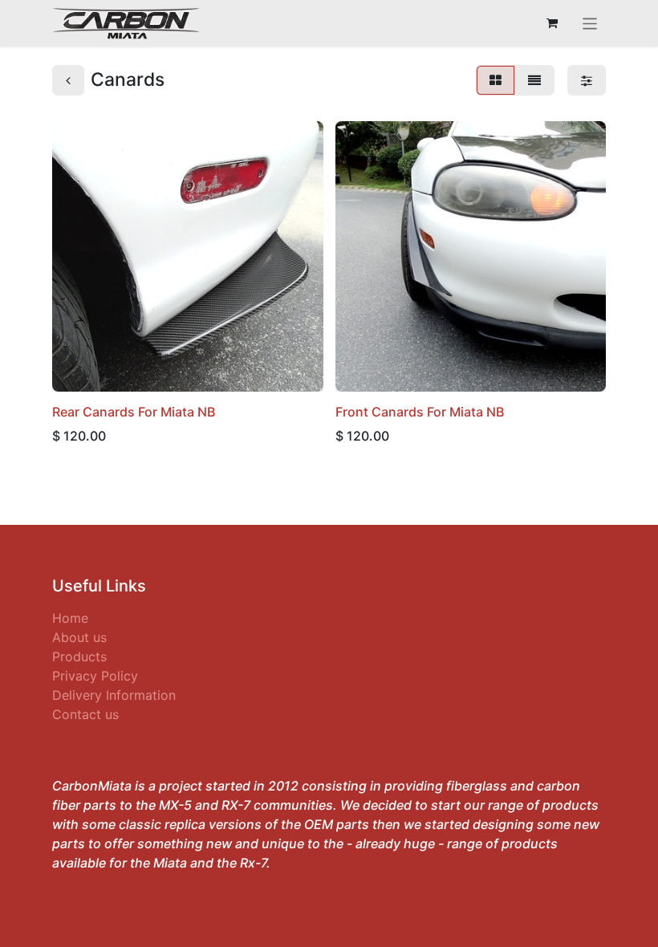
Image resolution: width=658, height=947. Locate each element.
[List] (534, 80)
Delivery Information (114, 695)
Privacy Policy (95, 676)
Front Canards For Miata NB (419, 412)
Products (79, 656)
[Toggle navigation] (590, 23)
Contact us (85, 714)
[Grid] (495, 80)
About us (79, 637)
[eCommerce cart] (552, 23)
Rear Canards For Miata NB (133, 412)
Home (70, 618)
